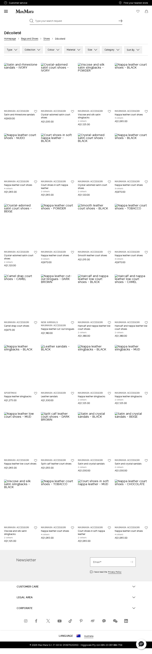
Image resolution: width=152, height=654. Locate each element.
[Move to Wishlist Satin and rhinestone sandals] (35, 111)
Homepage (10, 38)
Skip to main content (14, 2)
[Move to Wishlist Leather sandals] (72, 393)
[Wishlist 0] (137, 11)
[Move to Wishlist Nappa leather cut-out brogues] (72, 322)
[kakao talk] (104, 621)
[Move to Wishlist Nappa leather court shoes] (146, 111)
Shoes (46, 38)
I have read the (107, 571)
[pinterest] (81, 621)
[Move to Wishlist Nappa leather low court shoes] (35, 460)
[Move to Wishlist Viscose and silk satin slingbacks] (109, 111)
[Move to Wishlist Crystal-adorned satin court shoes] (72, 111)
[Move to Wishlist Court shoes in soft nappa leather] (72, 182)
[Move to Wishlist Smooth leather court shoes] (109, 252)
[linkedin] (126, 621)
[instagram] (26, 621)
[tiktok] (70, 621)
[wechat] (115, 621)
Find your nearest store (136, 2)
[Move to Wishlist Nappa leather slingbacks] (35, 393)
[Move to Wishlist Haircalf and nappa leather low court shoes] (109, 322)
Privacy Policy (114, 571)
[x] (48, 621)
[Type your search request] (120, 21)
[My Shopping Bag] (146, 11)
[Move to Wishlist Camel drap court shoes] (35, 322)
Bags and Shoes (29, 38)
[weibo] (93, 621)
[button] (141, 644)
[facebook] (37, 621)
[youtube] (59, 621)
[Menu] (6, 11)
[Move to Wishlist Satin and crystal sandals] (109, 460)
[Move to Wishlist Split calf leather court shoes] (72, 460)
